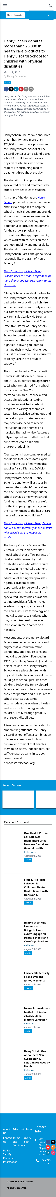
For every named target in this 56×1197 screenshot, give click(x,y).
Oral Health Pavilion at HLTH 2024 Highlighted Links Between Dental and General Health (36, 840)
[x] (53, 1142)
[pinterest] (21, 89)
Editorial (27, 1129)
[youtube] (48, 1147)
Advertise (18, 1129)
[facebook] (6, 89)
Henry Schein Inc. (17, 76)
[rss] (53, 1147)
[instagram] (53, 1152)
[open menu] (4, 5)
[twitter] (11, 89)
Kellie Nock (30, 852)
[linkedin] (16, 89)
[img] (27, 6)
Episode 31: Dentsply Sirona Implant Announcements (36, 976)
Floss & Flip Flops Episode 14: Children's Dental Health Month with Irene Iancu (36, 887)
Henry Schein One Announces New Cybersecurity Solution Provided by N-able (37, 1059)
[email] (26, 89)
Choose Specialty (14, 15)
